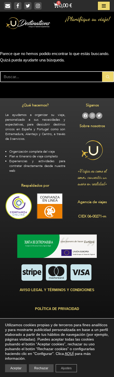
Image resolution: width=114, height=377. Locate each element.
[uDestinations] (28, 23)
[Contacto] (7, 6)
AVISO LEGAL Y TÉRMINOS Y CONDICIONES (57, 290)
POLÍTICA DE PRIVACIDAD (57, 309)
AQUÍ (69, 353)
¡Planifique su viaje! (87, 18)
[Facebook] (17, 6)
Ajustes (66, 368)
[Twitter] (28, 6)
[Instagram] (38, 6)
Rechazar (41, 368)
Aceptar (15, 368)
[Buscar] (108, 76)
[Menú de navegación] (104, 5)
